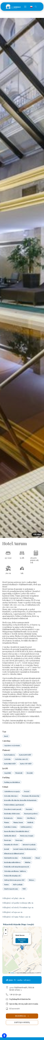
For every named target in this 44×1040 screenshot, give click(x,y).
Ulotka (12, 973)
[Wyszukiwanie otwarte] (35, 7)
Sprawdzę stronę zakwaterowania (23, 1004)
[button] (25, 6)
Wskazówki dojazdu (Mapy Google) (18, 924)
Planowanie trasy (22, 941)
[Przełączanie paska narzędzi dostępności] (4, 1035)
